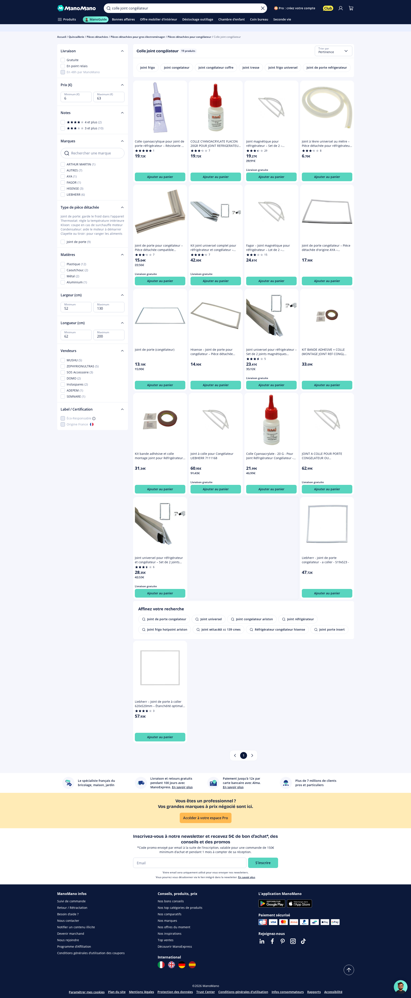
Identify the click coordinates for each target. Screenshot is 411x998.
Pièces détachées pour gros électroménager (138, 37)
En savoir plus (246, 877)
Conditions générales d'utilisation (243, 992)
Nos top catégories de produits (180, 908)
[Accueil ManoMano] (77, 8)
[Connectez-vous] (340, 8)
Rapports (314, 992)
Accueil (61, 37)
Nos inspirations (169, 933)
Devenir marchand (70, 933)
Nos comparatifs (169, 914)
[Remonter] (349, 970)
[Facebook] (272, 941)
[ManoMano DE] (181, 964)
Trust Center (205, 992)
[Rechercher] (109, 8)
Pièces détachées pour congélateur (189, 37)
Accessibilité (333, 992)
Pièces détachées (97, 37)
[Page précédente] (234, 755)
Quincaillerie (76, 37)
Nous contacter (68, 921)
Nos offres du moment (174, 927)
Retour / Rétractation (72, 908)
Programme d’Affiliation (74, 946)
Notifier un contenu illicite (76, 927)
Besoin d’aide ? (68, 914)
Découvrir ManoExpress (175, 946)
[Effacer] (262, 8)
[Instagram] (293, 941)
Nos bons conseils (171, 901)
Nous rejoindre (68, 940)
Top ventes (165, 940)
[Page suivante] (252, 755)
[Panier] (351, 8)
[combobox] (333, 51)
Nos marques (167, 921)
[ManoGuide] (401, 987)
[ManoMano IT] (161, 964)
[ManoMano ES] (192, 964)
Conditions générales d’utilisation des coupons (91, 953)
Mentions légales (141, 992)
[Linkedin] (261, 941)
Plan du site (117, 992)
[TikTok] (303, 941)
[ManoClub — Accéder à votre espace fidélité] (328, 8)
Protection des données (175, 992)
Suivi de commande (71, 901)
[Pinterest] (282, 941)
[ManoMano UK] (171, 964)
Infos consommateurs (288, 992)
